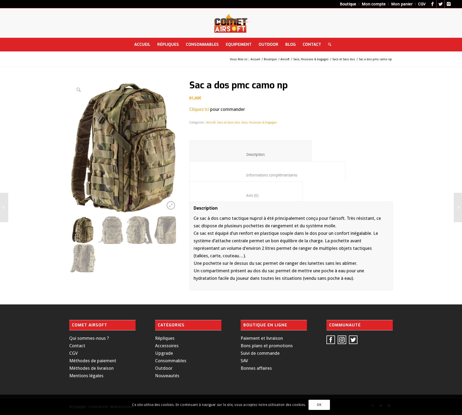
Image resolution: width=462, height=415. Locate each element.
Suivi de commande (260, 353)
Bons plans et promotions (267, 345)
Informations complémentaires (267, 175)
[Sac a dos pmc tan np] (4, 207)
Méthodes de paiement (92, 360)
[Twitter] (440, 4)
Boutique (270, 59)
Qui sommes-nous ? (89, 338)
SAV (244, 360)
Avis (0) (246, 195)
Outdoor (163, 368)
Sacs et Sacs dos (343, 59)
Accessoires (167, 345)
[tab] (250, 151)
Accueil (255, 59)
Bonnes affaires (256, 368)
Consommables (170, 360)
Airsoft (285, 59)
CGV (73, 353)
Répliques (165, 338)
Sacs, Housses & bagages (311, 59)
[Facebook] (432, 4)
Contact (77, 345)
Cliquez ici (199, 109)
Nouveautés (167, 375)
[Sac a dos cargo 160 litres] (458, 207)
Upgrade (164, 353)
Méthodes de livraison (91, 368)
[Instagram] (449, 4)
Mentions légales (86, 375)
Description (250, 154)
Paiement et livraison (262, 338)
